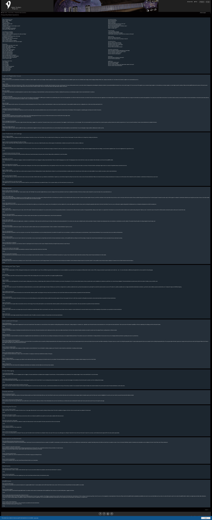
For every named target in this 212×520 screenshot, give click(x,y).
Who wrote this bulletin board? (113, 62)
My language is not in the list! (7, 37)
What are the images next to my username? (10, 38)
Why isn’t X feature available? (113, 63)
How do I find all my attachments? (114, 58)
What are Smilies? (5, 64)
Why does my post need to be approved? (9, 57)
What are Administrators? (112, 20)
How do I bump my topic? (7, 58)
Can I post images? (5, 65)
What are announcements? (7, 67)
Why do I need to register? (7, 20)
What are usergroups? (112, 22)
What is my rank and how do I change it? (9, 40)
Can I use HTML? (5, 63)
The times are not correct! (6, 35)
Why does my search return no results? (115, 43)
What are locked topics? (6, 69)
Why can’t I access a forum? (7, 51)
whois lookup (75, 496)
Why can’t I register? (6, 22)
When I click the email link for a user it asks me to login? (12, 41)
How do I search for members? (113, 45)
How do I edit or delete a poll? (7, 50)
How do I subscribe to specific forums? (115, 52)
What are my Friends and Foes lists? (114, 37)
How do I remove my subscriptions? (114, 53)
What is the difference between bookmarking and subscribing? (119, 50)
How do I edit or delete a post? (7, 46)
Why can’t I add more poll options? (8, 49)
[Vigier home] (8, 5)
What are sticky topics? (6, 68)
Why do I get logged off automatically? (9, 28)
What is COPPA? (5, 21)
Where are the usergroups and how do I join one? (116, 23)
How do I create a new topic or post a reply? (10, 45)
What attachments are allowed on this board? (116, 57)
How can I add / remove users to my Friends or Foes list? (118, 38)
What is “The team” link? (112, 28)
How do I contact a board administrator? (115, 65)
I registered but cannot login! (7, 23)
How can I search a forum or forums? (114, 42)
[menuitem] (195, 2)
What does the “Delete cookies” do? (8, 29)
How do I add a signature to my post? (9, 47)
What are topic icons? (6, 70)
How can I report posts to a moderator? (9, 55)
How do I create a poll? (6, 48)
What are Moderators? (112, 21)
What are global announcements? (8, 66)
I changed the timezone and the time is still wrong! (11, 36)
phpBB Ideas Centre (49, 490)
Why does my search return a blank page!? (115, 44)
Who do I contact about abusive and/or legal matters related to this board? (121, 64)
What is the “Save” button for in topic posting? (10, 56)
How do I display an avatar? (7, 39)
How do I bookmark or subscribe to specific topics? (117, 51)
